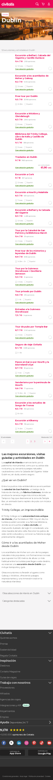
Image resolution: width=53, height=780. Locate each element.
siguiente (44, 441)
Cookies (47, 776)
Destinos (5, 665)
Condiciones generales (10, 776)
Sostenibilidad (8, 649)
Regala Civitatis (8, 655)
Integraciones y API (10, 705)
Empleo (4, 717)
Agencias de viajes (10, 699)
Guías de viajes (8, 677)
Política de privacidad (36, 776)
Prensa (4, 643)
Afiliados (5, 693)
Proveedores (7, 687)
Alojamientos (7, 711)
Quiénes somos (8, 637)
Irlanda (5, 14)
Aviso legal (23, 776)
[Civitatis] (8, 4)
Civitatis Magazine (10, 671)
